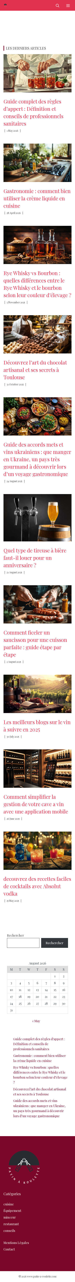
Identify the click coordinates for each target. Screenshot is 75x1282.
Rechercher (15, 935)
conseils (9, 1231)
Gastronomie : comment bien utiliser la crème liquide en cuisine (37, 198)
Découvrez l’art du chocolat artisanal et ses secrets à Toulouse (35, 370)
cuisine (8, 1204)
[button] (57, 5)
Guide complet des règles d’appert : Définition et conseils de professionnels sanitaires (39, 1044)
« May (36, 1021)
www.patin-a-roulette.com (41, 1276)
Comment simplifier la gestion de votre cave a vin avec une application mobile (35, 804)
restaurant (11, 1224)
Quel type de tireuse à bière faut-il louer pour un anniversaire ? (34, 558)
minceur (9, 1217)
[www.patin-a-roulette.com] (5, 5)
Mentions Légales (16, 1243)
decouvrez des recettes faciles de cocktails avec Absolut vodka (37, 886)
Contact (9, 1249)
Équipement (12, 1211)
